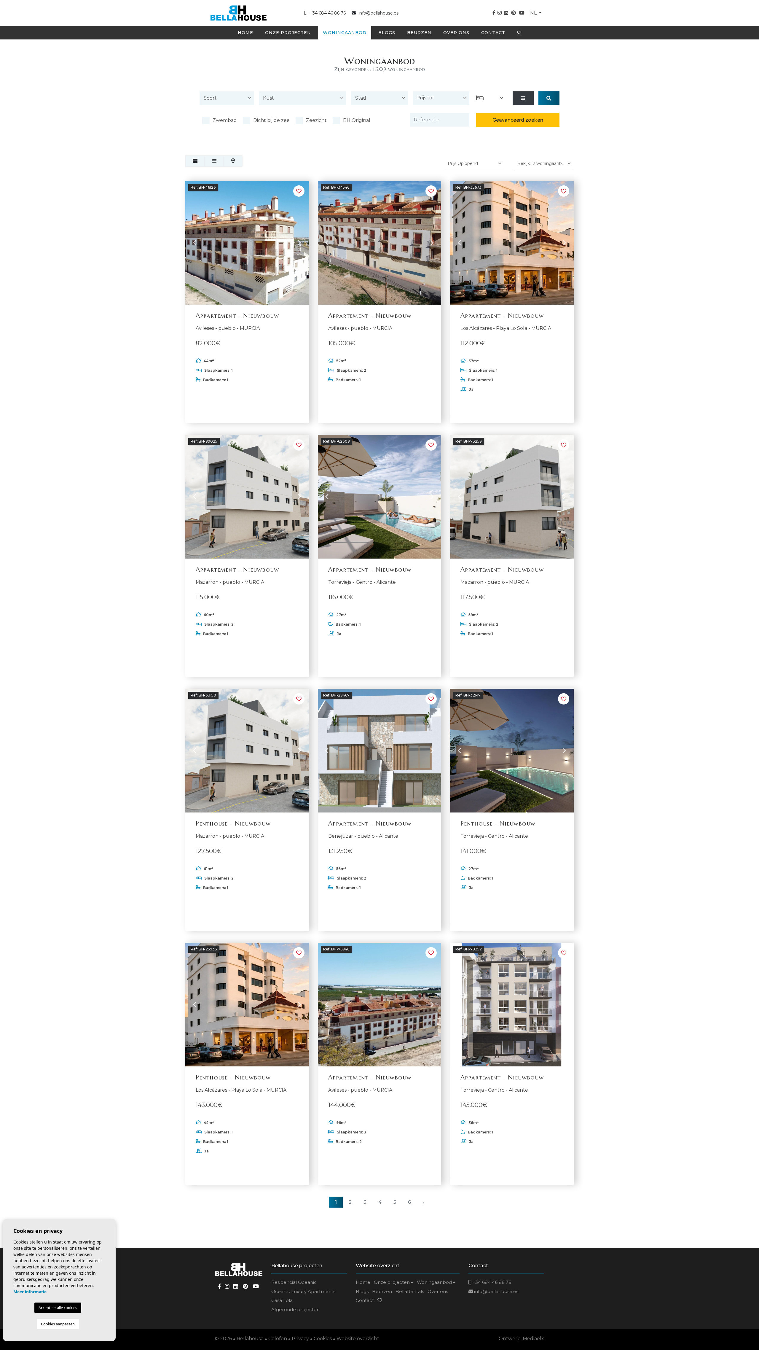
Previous (194, 243)
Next (300, 243)
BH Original (356, 120)
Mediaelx (533, 1338)
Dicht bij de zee (271, 120)
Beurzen (419, 32)
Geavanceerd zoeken (517, 120)
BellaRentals (410, 1291)
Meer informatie (30, 1292)
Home (245, 32)
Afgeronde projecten (295, 1309)
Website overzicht (358, 1338)
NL (534, 13)
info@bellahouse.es (378, 13)
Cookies (323, 1338)
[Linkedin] (506, 13)
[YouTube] (521, 13)
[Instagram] (499, 13)
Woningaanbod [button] (344, 32)
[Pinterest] (513, 13)
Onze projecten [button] (288, 32)
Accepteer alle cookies (58, 1307)
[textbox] (228, 98)
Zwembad (225, 120)
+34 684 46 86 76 (327, 13)
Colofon (277, 1338)
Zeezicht (316, 120)
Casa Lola (282, 1300)
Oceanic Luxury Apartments (303, 1291)
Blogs (386, 32)
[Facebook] (494, 13)
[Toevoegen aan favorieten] (298, 191)
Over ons (456, 32)
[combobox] (227, 99)
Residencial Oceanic (294, 1282)
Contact (493, 32)
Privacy (300, 1338)
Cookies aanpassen (58, 1324)
